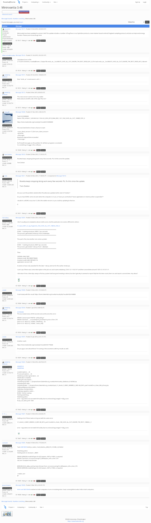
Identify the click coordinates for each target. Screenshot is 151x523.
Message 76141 (20, 55)
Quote (43, 40)
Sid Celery (5, 218)
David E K (7, 29)
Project (24, 2)
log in (21, 22)
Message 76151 (20, 75)
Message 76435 (20, 443)
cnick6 (4, 290)
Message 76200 (20, 112)
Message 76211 (20, 176)
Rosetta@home (9, 2)
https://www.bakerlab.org (76, 521)
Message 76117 (20, 29)
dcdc (5, 176)
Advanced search (7, 14)
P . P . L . (4, 414)
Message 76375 (20, 337)
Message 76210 (20, 154)
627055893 (20, 312)
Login (144, 2)
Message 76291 (20, 218)
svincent (5, 443)
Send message (7, 43)
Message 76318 (20, 308)
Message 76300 (20, 290)
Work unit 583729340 (23, 489)
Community (46, 2)
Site (55, 2)
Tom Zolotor (8, 154)
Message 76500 (20, 485)
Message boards (7, 19)
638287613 (20, 366)
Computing (34, 2)
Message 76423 (20, 362)
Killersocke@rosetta (8, 55)
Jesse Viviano (6, 485)
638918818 (24, 447)
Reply (38, 40)
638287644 (20, 368)
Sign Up (137, 2)
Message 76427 (20, 414)
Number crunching (18, 19)
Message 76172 (20, 92)
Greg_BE (7, 112)
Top (147, 507)
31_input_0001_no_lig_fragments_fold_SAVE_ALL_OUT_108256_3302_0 (38, 226)
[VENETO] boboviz (6, 76)
